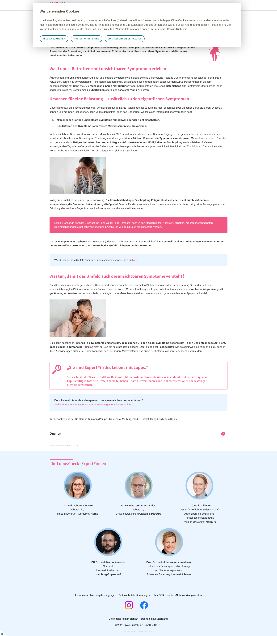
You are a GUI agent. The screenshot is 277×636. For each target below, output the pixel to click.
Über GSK (158, 595)
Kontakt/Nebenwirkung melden (184, 595)
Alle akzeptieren (53, 39)
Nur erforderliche (86, 39)
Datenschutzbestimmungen (134, 595)
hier (134, 260)
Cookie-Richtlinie (177, 29)
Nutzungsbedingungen (103, 595)
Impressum (81, 595)
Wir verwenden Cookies (60, 11)
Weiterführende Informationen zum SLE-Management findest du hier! (93, 404)
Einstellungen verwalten (125, 39)
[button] (55, 434)
